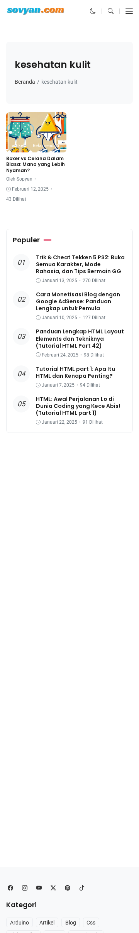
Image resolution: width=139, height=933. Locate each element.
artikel (18, 145)
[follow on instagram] (24, 888)
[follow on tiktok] (82, 888)
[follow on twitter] (53, 888)
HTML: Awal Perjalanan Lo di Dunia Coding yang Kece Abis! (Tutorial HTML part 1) (78, 406)
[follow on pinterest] (67, 888)
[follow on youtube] (39, 888)
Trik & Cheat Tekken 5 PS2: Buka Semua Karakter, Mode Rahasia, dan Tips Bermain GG (80, 264)
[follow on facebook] (10, 888)
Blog (70, 922)
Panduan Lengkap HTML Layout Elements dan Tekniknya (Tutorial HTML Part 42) (80, 338)
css (90, 922)
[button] (93, 11)
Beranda (25, 82)
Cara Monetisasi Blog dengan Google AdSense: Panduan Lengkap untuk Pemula (78, 301)
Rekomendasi (46, 145)
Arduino (19, 922)
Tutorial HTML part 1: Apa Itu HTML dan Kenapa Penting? (75, 372)
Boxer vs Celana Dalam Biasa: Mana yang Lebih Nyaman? (35, 164)
